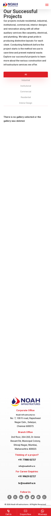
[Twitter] (33, 497)
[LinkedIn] (21, 497)
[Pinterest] (38, 497)
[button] (46, 4)
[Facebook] (9, 497)
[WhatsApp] (44, 497)
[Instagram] (15, 497)
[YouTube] (27, 497)
